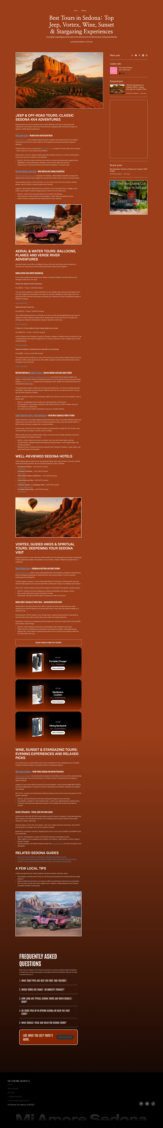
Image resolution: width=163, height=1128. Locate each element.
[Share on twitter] (139, 55)
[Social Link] (120, 73)
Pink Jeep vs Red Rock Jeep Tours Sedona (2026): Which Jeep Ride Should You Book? (47, 859)
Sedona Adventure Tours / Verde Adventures (30, 415)
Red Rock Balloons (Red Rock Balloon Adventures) (32, 377)
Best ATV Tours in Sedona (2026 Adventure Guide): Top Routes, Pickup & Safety (44, 861)
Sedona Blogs (13, 1088)
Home (75, 10)
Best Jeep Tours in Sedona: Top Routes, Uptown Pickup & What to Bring (42, 857)
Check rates (22, 469)
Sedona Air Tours (36, 372)
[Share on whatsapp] (147, 55)
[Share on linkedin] (143, 55)
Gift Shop (11, 1092)
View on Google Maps (25, 487)
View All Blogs (65, 1036)
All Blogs (83, 10)
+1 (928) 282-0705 (15, 1097)
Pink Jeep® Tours (21, 135)
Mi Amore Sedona (78, 42)
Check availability (21, 303)
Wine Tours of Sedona (22, 771)
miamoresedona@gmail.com (19, 1101)
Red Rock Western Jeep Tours (25, 171)
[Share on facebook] (136, 55)
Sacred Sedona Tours (22, 568)
